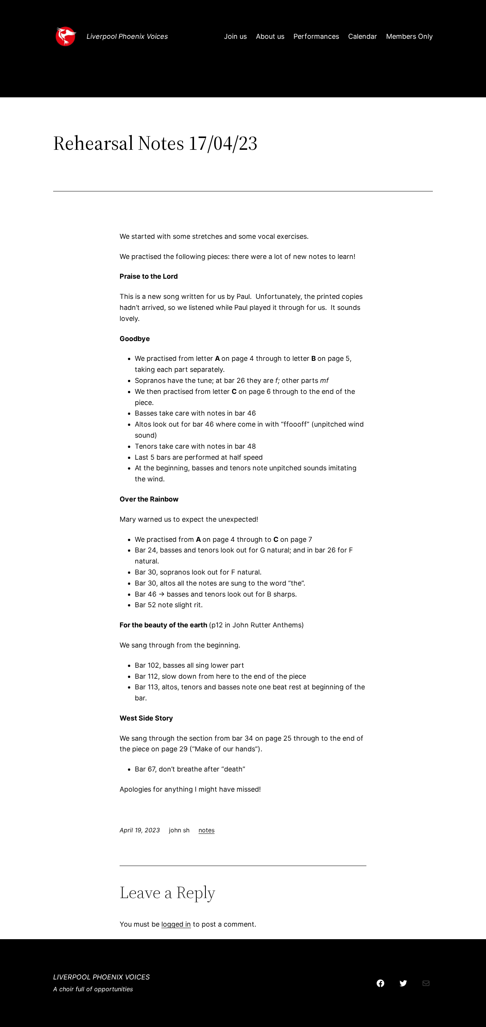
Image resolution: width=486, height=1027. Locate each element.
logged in (176, 924)
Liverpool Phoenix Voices (127, 36)
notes (207, 830)
